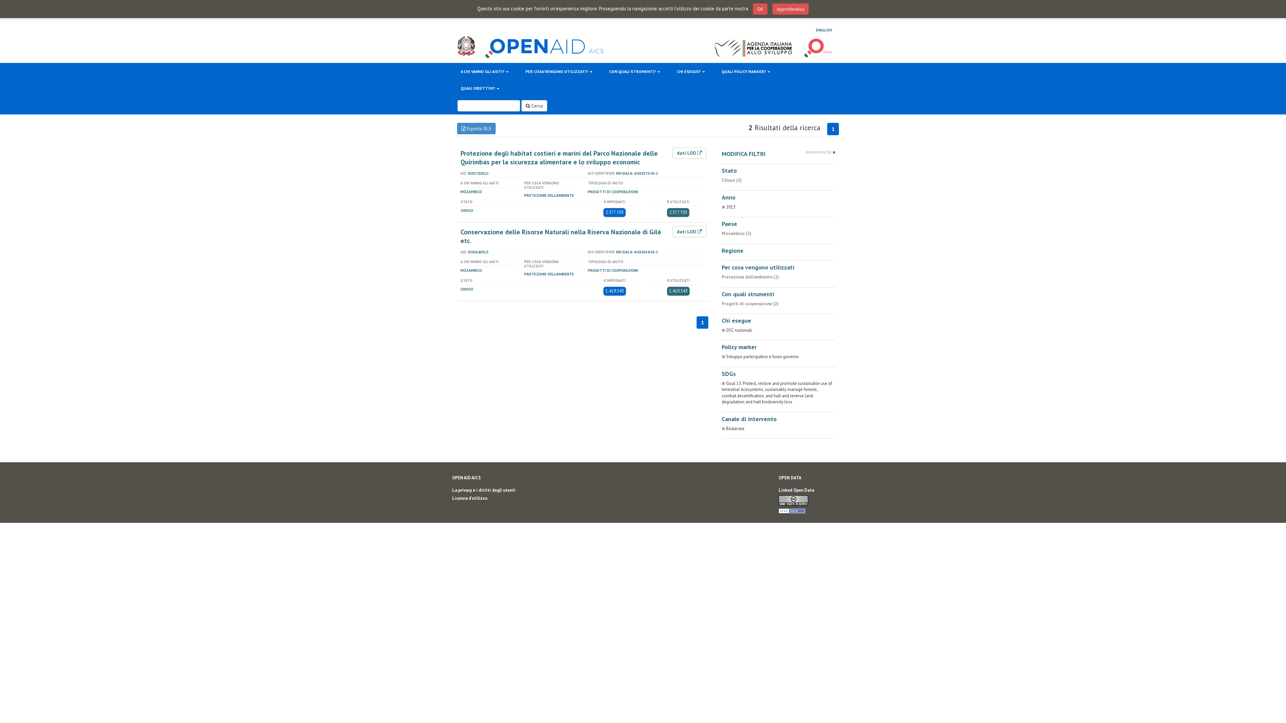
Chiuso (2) (732, 180)
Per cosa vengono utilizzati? (557, 71)
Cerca (536, 106)
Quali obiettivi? (478, 88)
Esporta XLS (478, 129)
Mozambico (471, 191)
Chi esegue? (689, 71)
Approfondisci (790, 9)
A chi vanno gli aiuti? (483, 71)
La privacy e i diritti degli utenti (483, 490)
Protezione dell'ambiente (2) (750, 277)
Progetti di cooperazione (613, 191)
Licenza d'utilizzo (470, 498)
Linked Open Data (796, 490)
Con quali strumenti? (633, 71)
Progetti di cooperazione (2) (750, 304)
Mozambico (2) (737, 233)
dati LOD (687, 153)
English (824, 29)
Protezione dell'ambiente (549, 195)
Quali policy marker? (744, 71)
